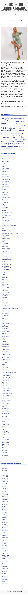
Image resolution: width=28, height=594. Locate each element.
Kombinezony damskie (7, 259)
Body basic (4, 200)
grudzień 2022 (5, 532)
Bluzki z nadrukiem (6, 187)
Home (3, 228)
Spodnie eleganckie (6, 354)
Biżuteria (4, 171)
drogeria (4, 218)
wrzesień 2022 (5, 537)
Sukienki (4, 365)
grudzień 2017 (5, 579)
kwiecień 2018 (5, 574)
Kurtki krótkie (5, 282)
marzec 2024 (4, 509)
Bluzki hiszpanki (5, 176)
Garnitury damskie (6, 227)
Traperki (4, 434)
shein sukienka (18, 139)
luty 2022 (4, 548)
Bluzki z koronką (5, 186)
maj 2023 (4, 524)
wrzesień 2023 (5, 519)
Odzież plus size (5, 313)
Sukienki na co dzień (6, 387)
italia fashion (8, 126)
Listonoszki (4, 297)
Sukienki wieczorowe (6, 398)
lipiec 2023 (4, 521)
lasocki (13, 70)
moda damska (14, 132)
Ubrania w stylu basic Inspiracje (9, 446)
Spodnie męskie (5, 357)
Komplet (4, 261)
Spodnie (3, 347)
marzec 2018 (4, 576)
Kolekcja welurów (6, 253)
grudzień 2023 (5, 514)
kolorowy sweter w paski (15, 126)
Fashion (3, 223)
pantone (4, 316)
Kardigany (4, 240)
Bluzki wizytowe (5, 181)
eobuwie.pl (16, 68)
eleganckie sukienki (6, 220)
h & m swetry (10, 124)
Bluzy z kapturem (6, 197)
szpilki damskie (5, 423)
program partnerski (6, 330)
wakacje (3, 449)
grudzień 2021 (5, 552)
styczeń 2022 (5, 550)
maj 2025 (4, 486)
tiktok (3, 426)
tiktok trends (4, 428)
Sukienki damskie (6, 370)
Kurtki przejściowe (6, 285)
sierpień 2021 (5, 558)
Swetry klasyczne (5, 411)
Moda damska (5, 302)
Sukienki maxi (5, 382)
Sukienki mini (5, 385)
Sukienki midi (5, 383)
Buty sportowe (5, 207)
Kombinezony (5, 258)
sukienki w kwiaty (6, 396)
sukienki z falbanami (6, 400)
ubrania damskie (8, 146)
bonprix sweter (9, 120)
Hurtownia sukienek (6, 230)
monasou (4, 71)
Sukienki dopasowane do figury (9, 372)
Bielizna (3, 166)
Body (3, 199)
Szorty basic (4, 416)
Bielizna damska (5, 168)
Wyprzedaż (4, 450)
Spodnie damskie (6, 351)
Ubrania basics (5, 441)
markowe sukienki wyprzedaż (12, 130)
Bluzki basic (4, 173)
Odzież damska (5, 312)
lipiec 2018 (4, 570)
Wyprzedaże (4, 452)
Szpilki (3, 421)
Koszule (3, 274)
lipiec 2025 (4, 483)
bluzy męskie (5, 194)
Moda (3, 300)
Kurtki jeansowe (5, 281)
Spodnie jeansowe (6, 356)
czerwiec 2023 (5, 522)
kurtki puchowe (5, 287)
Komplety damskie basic (7, 264)
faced (21, 68)
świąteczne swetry (8, 148)
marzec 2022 (4, 547)
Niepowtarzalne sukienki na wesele (10, 308)
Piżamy (3, 320)
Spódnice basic (5, 343)
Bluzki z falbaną (5, 184)
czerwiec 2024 (5, 504)
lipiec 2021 (4, 560)
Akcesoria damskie (6, 158)
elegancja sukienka (10, 122)
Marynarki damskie (6, 298)
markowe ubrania (6, 132)
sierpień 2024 (5, 501)
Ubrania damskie (5, 442)
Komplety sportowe (6, 271)
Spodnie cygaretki (6, 349)
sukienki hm (10, 143)
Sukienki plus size (6, 392)
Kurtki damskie (5, 279)
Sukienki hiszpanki (6, 377)
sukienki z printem (6, 405)
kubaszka (7, 70)
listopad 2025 (5, 476)
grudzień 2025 (5, 475)
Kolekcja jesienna (6, 248)
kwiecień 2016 (5, 583)
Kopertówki (4, 272)
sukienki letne (18, 143)
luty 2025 (4, 491)
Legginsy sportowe (6, 294)
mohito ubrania (6, 135)
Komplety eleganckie (6, 269)
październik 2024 (5, 498)
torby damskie (5, 431)
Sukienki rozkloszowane (7, 393)
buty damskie (5, 205)
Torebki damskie (5, 432)
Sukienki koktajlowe (6, 379)
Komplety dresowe (6, 266)
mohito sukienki (17, 133)
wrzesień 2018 (5, 566)
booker (21, 67)
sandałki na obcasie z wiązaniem (15, 73)
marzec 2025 (4, 489)
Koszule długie (5, 277)
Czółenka (4, 210)
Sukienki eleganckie (6, 375)
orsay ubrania (18, 137)
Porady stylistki (5, 326)
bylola (3, 68)
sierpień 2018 (5, 568)
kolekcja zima (5, 256)
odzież (16, 135)
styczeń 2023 (5, 530)
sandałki (14, 71)
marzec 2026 (4, 470)
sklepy (3, 339)
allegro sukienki (6, 118)
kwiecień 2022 (5, 545)
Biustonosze (4, 169)
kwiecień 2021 (5, 565)
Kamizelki (4, 236)
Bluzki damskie (5, 174)
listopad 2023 (5, 516)
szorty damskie (5, 418)
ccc (7, 68)
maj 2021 (4, 563)
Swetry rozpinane (6, 414)
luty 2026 (4, 472)
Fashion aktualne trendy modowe (9, 225)
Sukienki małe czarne (6, 380)
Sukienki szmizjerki (6, 395)
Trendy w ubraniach (6, 439)
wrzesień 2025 (5, 480)
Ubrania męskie (5, 444)
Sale (3, 334)
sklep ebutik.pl (10, 141)
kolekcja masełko (5, 249)
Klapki (3, 241)
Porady (3, 325)
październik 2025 (5, 478)
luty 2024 (4, 511)
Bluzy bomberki (5, 191)
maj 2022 (4, 543)
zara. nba (10, 76)
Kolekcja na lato (5, 251)
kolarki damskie (5, 245)
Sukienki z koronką (6, 403)
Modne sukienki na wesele (8, 307)
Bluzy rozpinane (5, 196)
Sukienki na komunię (6, 388)
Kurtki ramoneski (5, 289)
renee (22, 137)
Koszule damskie (5, 276)
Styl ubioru (4, 362)
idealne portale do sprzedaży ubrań (10, 233)
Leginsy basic (5, 295)
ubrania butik (17, 145)
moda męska (4, 303)
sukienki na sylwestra (6, 390)
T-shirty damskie (5, 424)
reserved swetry (4, 139)
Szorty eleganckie (6, 419)
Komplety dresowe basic (7, 267)
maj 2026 (4, 467)
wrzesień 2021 (5, 556)
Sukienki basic (5, 367)
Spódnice (4, 341)
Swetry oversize (5, 413)
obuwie (3, 310)
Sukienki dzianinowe (6, 374)
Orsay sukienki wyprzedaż (11, 136)
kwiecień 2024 (5, 507)
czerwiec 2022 (5, 542)
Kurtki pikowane (5, 284)
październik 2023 (5, 517)
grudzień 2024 (5, 494)
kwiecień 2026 (5, 468)
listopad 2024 (5, 496)
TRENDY (3, 436)
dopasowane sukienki (6, 215)
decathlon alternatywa (7, 212)
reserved (4, 333)
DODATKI (4, 214)
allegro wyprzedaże (15, 118)
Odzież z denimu (5, 315)
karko (3, 70)
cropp (3, 209)
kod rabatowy (5, 243)
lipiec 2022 (4, 540)
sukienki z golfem (6, 401)
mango (19, 128)
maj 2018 (4, 573)
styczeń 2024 (5, 512)
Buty (3, 204)
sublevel (4, 364)
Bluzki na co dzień (6, 179)
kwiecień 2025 (5, 488)
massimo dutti (22, 70)
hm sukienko (16, 124)
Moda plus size (5, 305)
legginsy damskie (6, 292)
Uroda (3, 447)
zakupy (3, 454)
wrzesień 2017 (5, 581)
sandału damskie (7, 67)
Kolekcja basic (5, 246)
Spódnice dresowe (6, 346)
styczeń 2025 (5, 493)
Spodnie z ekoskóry (6, 359)
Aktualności (4, 160)
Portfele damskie (5, 328)
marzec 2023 (4, 527)
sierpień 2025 (5, 481)
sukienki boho (5, 369)
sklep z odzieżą (19, 141)
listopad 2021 (5, 553)
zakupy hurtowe (5, 455)
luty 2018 (4, 578)
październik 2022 (5, 535)
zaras (14, 76)
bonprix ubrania (15, 120)
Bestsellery (4, 165)
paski (3, 318)
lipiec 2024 (4, 503)
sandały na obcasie (6, 74)
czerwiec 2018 (5, 571)
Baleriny (3, 163)
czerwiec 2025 (5, 485)
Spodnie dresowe (6, 352)
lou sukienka (14, 128)
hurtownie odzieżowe (6, 232)
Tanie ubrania (11, 145)
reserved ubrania (10, 139)
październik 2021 (5, 555)
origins (9, 71)
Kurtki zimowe (5, 290)
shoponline (4, 338)
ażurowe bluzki (5, 161)
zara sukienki (20, 147)
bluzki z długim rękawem (7, 183)
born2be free (5, 202)
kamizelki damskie (6, 238)
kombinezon (19, 88)
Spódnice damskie (6, 344)
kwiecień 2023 (5, 525)
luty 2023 (4, 529)
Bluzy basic (4, 189)
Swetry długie (5, 410)
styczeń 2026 (5, 473)
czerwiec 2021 (5, 561)
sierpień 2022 (5, 538)
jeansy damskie (5, 235)
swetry (3, 406)
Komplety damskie (6, 263)
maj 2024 (4, 506)
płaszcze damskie (6, 323)
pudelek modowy (5, 331)
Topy (3, 429)
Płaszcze (4, 321)
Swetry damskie (5, 408)
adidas (3, 156)
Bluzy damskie (5, 192)
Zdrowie (3, 457)
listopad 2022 (5, 534)
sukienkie (3, 143)
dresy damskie (5, 217)
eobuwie (10, 68)
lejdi (17, 70)
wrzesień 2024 (5, 499)
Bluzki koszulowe (5, 178)
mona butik (12, 135)
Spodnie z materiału (6, 361)
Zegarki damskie (5, 459)
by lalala (19, 120)
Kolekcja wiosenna (6, 254)
